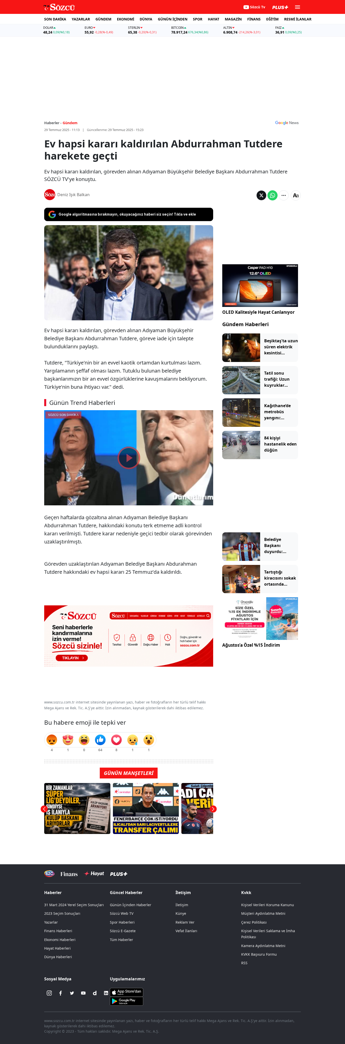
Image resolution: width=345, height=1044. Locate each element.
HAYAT (213, 19)
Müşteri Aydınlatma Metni (263, 913)
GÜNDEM (103, 19)
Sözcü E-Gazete (123, 930)
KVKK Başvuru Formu (259, 954)
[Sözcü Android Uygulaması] (126, 1001)
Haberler (53, 892)
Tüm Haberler (121, 939)
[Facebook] (61, 993)
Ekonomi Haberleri (60, 939)
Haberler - (53, 122)
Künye (181, 913)
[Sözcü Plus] (118, 874)
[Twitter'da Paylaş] (261, 195)
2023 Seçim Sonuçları (62, 913)
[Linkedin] (106, 993)
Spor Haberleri (122, 922)
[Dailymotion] (95, 993)
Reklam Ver (185, 922)
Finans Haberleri (58, 930)
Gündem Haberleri (245, 324)
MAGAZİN (233, 19)
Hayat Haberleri (57, 948)
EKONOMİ (125, 19)
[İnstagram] (49, 993)
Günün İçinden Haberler (130, 904)
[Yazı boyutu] (296, 195)
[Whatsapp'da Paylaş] (272, 195)
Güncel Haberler (126, 892)
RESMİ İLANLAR (297, 19)
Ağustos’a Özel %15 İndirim (251, 645)
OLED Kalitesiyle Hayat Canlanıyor (258, 312)
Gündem (70, 122)
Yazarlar (51, 922)
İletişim (182, 904)
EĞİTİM (272, 19)
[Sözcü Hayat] (94, 874)
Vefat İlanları (186, 930)
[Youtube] (83, 993)
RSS (244, 962)
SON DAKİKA (55, 19)
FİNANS (254, 19)
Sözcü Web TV (121, 913)
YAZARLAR (81, 19)
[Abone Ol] (287, 122)
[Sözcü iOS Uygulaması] (126, 992)
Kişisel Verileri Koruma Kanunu (267, 904)
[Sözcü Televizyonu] (49, 873)
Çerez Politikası (254, 922)
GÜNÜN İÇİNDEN (172, 19)
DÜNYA (146, 19)
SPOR (197, 19)
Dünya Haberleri (58, 956)
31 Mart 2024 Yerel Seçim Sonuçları (74, 904)
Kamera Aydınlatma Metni (263, 945)
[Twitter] (72, 993)
